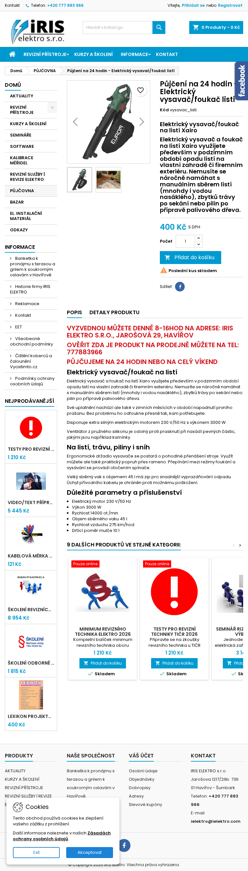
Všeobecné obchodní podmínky (31, 341)
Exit (36, 852)
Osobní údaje (143, 771)
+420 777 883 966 (65, 5)
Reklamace (26, 304)
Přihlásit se (193, 5)
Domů (13, 85)
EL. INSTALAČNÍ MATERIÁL (26, 216)
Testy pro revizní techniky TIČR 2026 (31, 449)
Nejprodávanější (29, 401)
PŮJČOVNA (22, 191)
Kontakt (12, 5)
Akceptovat (90, 852)
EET (18, 327)
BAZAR (17, 202)
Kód (164, 110)
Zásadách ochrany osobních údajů (62, 836)
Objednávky (141, 779)
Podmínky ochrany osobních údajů (32, 381)
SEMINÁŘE (20, 135)
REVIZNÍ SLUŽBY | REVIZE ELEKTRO (27, 176)
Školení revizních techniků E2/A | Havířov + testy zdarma (31, 609)
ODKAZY (19, 230)
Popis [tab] (74, 312)
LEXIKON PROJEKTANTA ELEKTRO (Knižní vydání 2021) (31, 716)
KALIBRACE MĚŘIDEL (21, 160)
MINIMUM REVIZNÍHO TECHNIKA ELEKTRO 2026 (103, 631)
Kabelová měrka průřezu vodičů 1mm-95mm (31, 555)
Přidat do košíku (189, 257)
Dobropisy (139, 788)
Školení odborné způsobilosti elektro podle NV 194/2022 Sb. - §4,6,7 (31, 663)
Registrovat (230, 5)
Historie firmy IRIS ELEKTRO (30, 289)
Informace (134, 54)
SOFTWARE (22, 146)
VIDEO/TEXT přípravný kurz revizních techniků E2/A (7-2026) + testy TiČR (31, 502)
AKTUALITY (21, 96)
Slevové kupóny (145, 804)
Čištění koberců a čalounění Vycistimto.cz (31, 361)
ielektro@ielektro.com (216, 821)
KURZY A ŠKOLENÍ (93, 54)
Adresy (136, 796)
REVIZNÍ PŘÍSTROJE (45, 54)
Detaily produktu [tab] (114, 312)
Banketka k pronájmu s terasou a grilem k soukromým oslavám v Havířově (32, 266)
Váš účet (141, 755)
